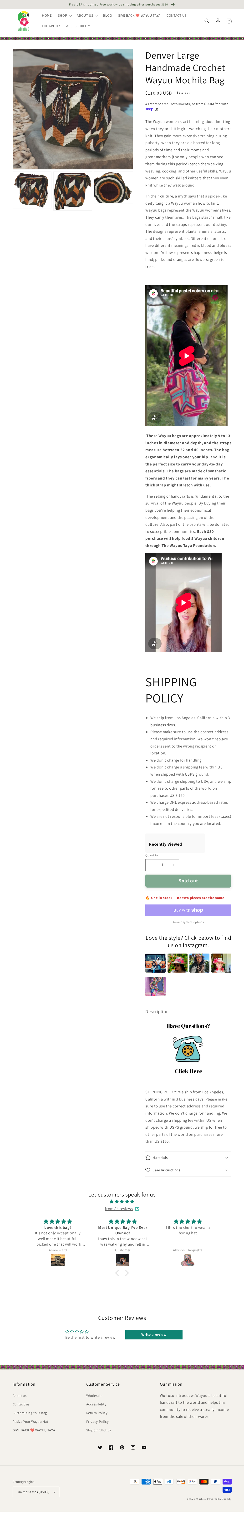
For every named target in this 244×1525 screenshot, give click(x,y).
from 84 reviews (119, 1208)
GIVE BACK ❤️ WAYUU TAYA (34, 1430)
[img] (121, 1201)
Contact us (21, 1404)
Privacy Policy (97, 1421)
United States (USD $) (34, 1492)
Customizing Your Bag (30, 1412)
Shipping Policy (98, 1430)
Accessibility (96, 1404)
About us (20, 1395)
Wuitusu (201, 1498)
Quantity (151, 855)
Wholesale (94, 1395)
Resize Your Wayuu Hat (30, 1421)
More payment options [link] (188, 922)
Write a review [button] (154, 1334)
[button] (64, 15)
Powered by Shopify (219, 1498)
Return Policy (97, 1412)
